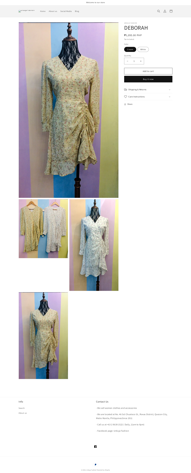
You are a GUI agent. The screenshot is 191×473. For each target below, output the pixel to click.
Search (22, 408)
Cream (130, 49)
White (143, 49)
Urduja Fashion (91, 470)
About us (23, 413)
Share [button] (130, 104)
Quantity (127, 55)
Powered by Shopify (103, 470)
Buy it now (148, 79)
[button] (159, 11)
